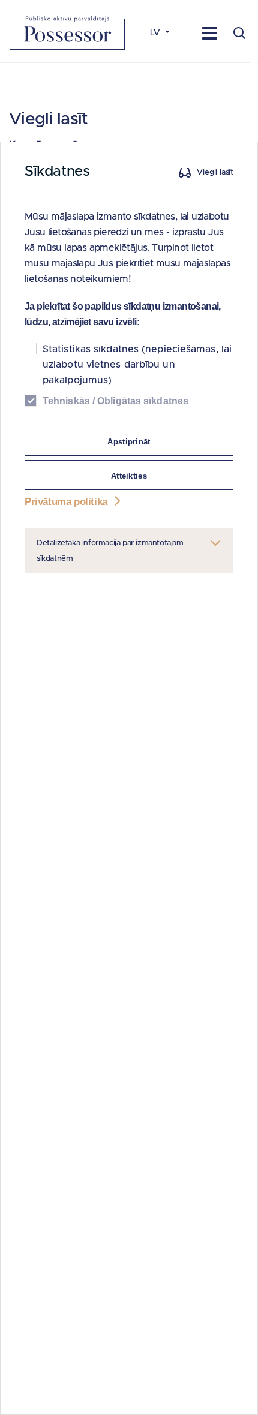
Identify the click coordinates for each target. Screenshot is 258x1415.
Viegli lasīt (215, 172)
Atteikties (129, 475)
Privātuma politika (67, 501)
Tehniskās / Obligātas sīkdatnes (115, 401)
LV (156, 33)
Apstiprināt (128, 441)
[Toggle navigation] (209, 32)
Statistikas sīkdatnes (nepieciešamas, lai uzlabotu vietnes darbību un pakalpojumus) (137, 364)
